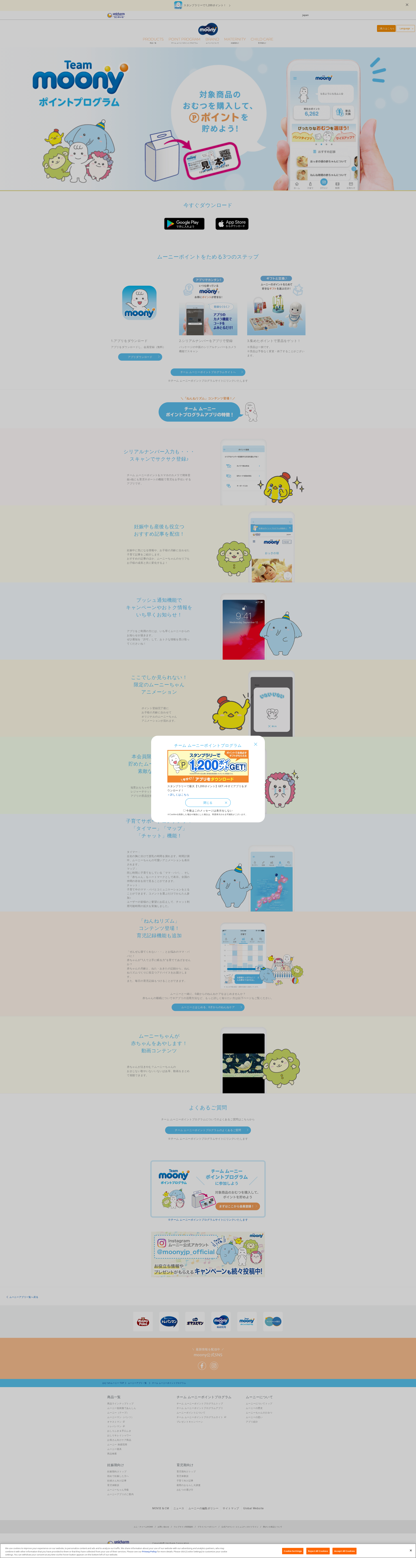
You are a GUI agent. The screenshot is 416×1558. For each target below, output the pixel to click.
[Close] (410, 1550)
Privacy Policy (149, 1551)
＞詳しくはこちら (178, 794)
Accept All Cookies (344, 1550)
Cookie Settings (293, 1550)
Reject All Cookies (318, 1550)
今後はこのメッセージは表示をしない (209, 810)
